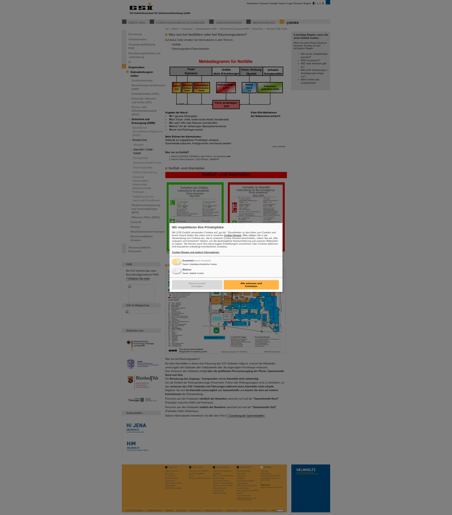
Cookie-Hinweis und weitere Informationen (195, 252)
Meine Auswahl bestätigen (197, 285)
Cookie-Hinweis (232, 235)
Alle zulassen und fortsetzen (251, 285)
